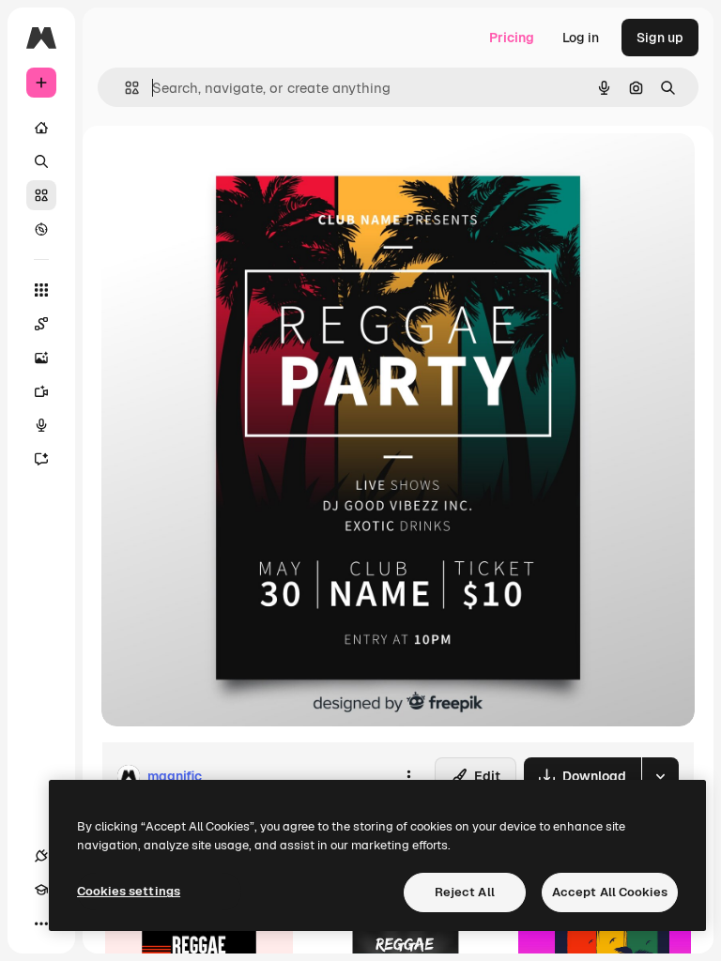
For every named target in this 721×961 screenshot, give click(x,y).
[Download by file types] (660, 776)
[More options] (408, 776)
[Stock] (41, 195)
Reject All (465, 892)
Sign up (660, 37)
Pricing (511, 37)
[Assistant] (41, 459)
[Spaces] (41, 324)
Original (221, 168)
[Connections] (41, 856)
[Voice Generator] (41, 425)
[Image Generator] (41, 358)
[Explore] (41, 229)
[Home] (41, 128)
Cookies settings (128, 891)
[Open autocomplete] (124, 88)
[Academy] (41, 890)
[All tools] (41, 290)
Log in (580, 37)
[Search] (41, 161)
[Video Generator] (41, 391)
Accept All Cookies (609, 892)
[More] (41, 923)
